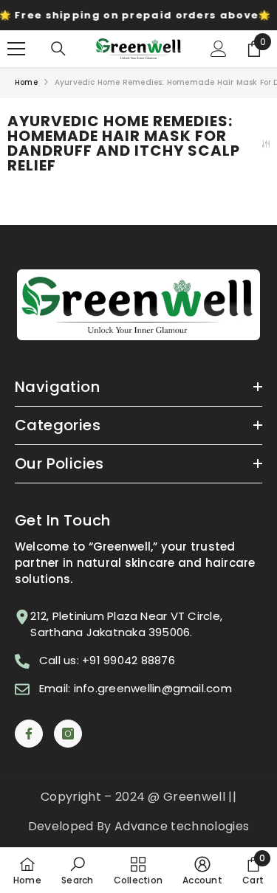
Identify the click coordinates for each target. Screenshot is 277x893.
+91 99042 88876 (128, 660)
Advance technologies (181, 826)
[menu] (16, 49)
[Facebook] (29, 734)
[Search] (58, 49)
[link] (77, 870)
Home (26, 82)
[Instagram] (68, 734)
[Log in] (219, 49)
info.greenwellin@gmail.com (153, 688)
